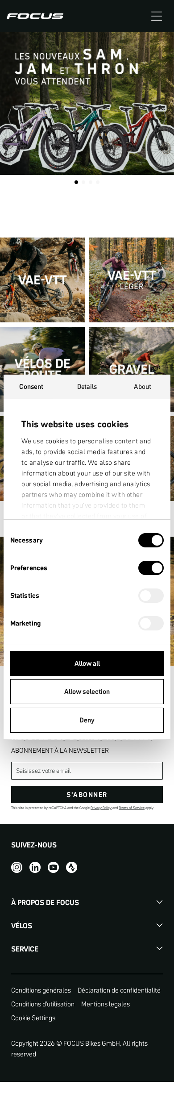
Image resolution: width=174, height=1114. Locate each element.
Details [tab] (87, 386)
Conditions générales (41, 990)
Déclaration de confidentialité (119, 990)
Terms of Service (132, 807)
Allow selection (87, 691)
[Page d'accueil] (35, 16)
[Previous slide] (13, 117)
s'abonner (87, 794)
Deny (87, 720)
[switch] (151, 569)
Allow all (87, 663)
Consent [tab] (31, 386)
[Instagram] (16, 867)
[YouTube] (53, 867)
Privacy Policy (101, 807)
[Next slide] (160, 117)
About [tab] (142, 386)
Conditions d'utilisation (43, 1004)
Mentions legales (105, 1004)
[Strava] (71, 867)
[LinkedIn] (35, 867)
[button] (156, 16)
